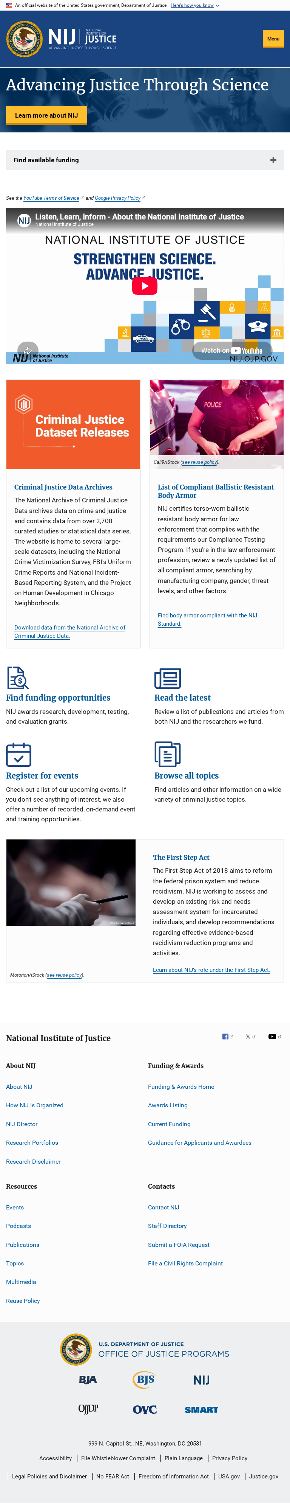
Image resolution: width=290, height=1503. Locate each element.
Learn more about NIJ (46, 115)
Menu (273, 39)
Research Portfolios (32, 1142)
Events (15, 1207)
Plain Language (184, 1458)
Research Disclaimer (33, 1161)
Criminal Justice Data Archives (63, 487)
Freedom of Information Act (174, 1476)
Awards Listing (168, 1105)
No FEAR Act (112, 1476)
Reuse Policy (23, 1300)
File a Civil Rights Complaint (185, 1263)
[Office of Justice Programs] (24, 39)
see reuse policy (199, 462)
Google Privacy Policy (117, 197)
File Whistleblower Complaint (118, 1458)
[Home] (82, 39)
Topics (15, 1263)
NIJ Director (21, 1124)
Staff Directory (167, 1225)
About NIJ (19, 1086)
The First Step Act (181, 857)
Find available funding (46, 160)
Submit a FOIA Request (179, 1244)
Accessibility (55, 1458)
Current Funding (169, 1124)
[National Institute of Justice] (201, 1386)
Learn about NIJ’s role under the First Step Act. (211, 970)
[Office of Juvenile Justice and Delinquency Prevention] (88, 1416)
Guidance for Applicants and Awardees (199, 1142)
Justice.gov (263, 1476)
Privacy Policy (229, 1458)
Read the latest (219, 676)
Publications (22, 1244)
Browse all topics (219, 754)
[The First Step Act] (71, 882)
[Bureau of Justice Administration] (88, 1385)
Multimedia (21, 1281)
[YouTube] (276, 1042)
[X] (253, 1042)
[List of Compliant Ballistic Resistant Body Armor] (217, 424)
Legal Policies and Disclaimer (49, 1476)
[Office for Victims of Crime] (145, 1415)
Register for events (71, 754)
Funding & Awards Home (181, 1086)
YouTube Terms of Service (51, 197)
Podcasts (18, 1225)
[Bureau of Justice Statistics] (145, 1390)
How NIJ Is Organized (34, 1105)
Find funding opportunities (71, 676)
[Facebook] (230, 1042)
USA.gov (229, 1476)
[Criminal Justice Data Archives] (73, 424)
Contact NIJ (163, 1207)
